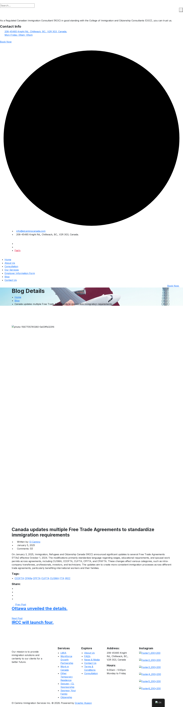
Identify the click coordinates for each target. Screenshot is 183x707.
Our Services (12, 269)
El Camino (34, 541)
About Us (10, 263)
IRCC (67, 578)
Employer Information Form (20, 273)
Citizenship (66, 697)
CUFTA (45, 578)
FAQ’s (87, 656)
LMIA (63, 652)
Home (8, 259)
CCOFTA (19, 578)
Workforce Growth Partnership (66, 660)
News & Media (92, 659)
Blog (7, 276)
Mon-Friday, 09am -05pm (19, 34)
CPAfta (28, 578)
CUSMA (54, 578)
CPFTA (37, 578)
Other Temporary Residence (66, 677)
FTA (62, 578)
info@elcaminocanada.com (30, 231)
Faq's (17, 250)
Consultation (11, 266)
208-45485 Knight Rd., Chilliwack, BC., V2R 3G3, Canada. (36, 31)
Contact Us (11, 280)
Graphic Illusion (83, 703)
